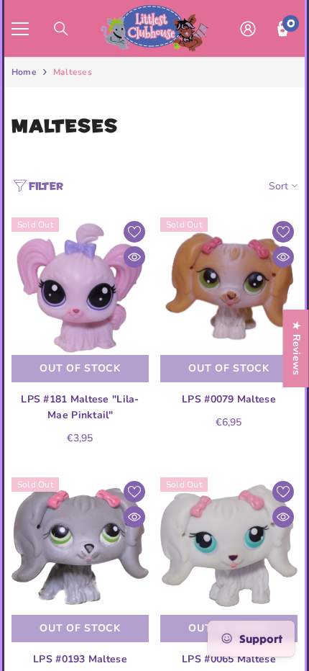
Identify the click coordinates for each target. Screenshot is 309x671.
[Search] (61, 28)
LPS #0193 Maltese (80, 659)
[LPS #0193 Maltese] (80, 546)
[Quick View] (134, 257)
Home (24, 72)
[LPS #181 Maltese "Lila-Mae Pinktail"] (80, 286)
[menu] (20, 28)
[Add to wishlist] (134, 232)
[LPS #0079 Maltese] (229, 286)
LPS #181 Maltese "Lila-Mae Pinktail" (80, 407)
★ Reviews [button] (296, 348)
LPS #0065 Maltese (229, 659)
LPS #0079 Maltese (229, 399)
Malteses (72, 72)
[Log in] (248, 28)
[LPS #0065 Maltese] (229, 546)
